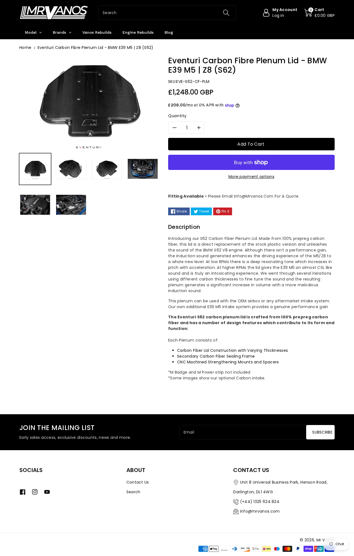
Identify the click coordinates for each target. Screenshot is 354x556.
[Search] (226, 13)
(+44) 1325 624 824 (259, 501)
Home (25, 47)
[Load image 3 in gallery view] (107, 169)
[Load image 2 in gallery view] (71, 169)
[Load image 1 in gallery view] (35, 169)
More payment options (251, 176)
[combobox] (167, 13)
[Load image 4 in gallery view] (142, 169)
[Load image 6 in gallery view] (71, 205)
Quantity (177, 116)
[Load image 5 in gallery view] (35, 205)
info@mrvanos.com (260, 511)
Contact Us (137, 482)
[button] (319, 13)
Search (133, 492)
